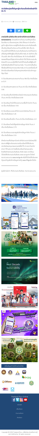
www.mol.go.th (17, 157)
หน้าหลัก (19, 405)
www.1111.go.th (27, 160)
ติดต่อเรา (19, 417)
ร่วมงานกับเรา (19, 413)
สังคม (25, 22)
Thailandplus (17, 22)
